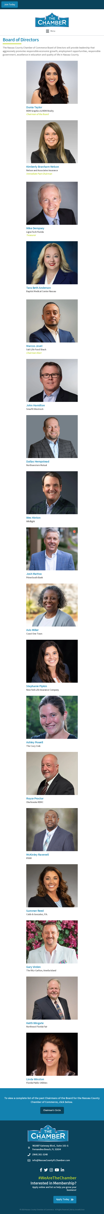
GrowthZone (79, 1210)
